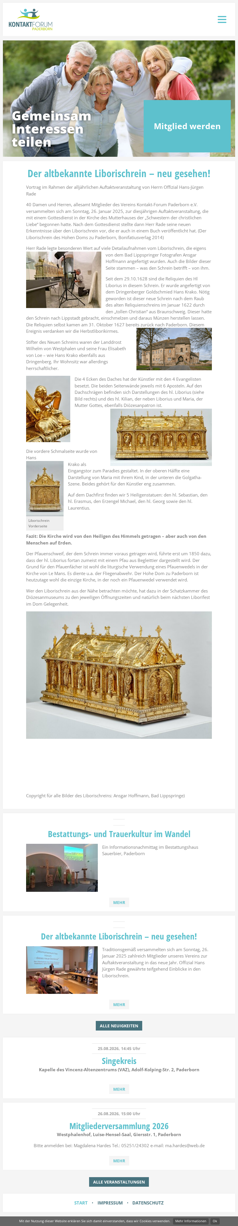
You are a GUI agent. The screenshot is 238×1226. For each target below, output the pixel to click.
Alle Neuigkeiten (119, 1026)
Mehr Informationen (190, 1221)
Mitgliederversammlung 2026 (119, 1126)
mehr (119, 902)
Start (81, 1203)
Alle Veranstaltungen (119, 1182)
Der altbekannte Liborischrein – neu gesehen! (119, 936)
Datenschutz (148, 1203)
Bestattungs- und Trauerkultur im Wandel (119, 834)
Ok (215, 1221)
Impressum (110, 1203)
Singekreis (119, 1061)
